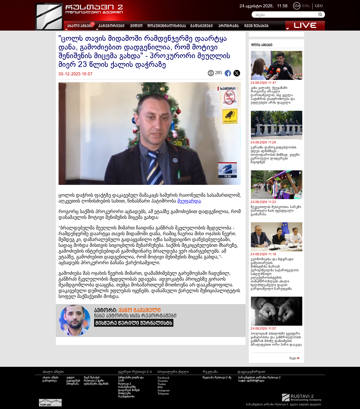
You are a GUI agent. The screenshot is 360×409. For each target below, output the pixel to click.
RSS (160, 387)
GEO (319, 6)
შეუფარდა (189, 201)
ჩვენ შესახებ (256, 26)
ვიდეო (136, 26)
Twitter (162, 384)
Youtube (163, 380)
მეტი (293, 358)
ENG (306, 6)
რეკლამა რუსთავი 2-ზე (217, 377)
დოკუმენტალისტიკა (166, 26)
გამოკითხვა (49, 380)
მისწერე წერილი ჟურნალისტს (133, 323)
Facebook (163, 377)
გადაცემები (201, 26)
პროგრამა (228, 26)
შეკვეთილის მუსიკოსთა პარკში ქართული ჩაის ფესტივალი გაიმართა (276, 211)
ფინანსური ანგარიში (96, 384)
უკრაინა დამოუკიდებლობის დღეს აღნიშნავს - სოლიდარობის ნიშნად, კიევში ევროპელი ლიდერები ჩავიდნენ (275, 155)
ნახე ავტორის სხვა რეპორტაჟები (135, 316)
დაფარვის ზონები (129, 390)
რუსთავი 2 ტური (94, 380)
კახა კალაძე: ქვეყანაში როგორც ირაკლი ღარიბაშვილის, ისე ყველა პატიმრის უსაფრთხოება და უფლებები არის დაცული (273, 95)
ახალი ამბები (50, 377)
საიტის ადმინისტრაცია (251, 380)
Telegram (163, 393)
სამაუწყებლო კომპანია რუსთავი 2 (259, 377)
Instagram (164, 390)
